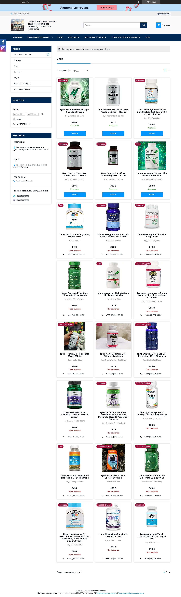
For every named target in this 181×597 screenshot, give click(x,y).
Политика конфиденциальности (131, 593)
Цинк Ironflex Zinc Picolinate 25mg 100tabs (74, 355)
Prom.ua (103, 591)
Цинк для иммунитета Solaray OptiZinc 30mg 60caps (152, 413)
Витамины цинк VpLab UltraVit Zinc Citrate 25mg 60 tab (152, 536)
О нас (60, 37)
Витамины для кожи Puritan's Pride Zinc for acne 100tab (113, 235)
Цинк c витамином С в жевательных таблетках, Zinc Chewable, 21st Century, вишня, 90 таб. (74, 537)
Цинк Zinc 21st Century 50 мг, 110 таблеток (75, 235)
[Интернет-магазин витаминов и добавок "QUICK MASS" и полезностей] (17, 30)
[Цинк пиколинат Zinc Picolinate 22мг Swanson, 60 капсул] (75, 395)
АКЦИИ (17, 78)
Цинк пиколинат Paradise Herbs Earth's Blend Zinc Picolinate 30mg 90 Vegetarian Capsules (113, 415)
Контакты (73, 37)
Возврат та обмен (22, 83)
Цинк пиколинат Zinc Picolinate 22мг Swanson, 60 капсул (75, 414)
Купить (75, 133)
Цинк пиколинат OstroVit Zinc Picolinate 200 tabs (113, 294)
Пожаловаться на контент (106, 593)
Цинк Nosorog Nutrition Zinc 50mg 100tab (152, 235)
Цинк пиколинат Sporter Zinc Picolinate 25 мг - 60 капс (113, 111)
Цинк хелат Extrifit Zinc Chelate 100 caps (113, 476)
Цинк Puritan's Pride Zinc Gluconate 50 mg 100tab (75, 294)
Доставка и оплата (95, 37)
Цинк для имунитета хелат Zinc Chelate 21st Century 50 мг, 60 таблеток (152, 112)
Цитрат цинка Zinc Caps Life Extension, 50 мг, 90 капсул (152, 355)
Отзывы (17, 72)
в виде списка (169, 71)
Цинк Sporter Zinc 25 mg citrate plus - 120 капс (74, 174)
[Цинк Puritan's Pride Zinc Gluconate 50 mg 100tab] (75, 275)
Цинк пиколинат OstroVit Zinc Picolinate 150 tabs (152, 174)
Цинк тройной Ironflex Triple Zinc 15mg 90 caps (74, 111)
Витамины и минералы (92, 49)
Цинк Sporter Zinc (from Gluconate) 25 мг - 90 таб (113, 174)
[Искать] (143, 25)
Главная (17, 37)
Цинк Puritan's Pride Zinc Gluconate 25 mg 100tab (152, 476)
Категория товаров (38, 37)
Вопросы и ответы (22, 89)
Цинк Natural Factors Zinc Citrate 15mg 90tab (113, 355)
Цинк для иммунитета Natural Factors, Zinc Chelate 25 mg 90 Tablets (151, 295)
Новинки (17, 60)
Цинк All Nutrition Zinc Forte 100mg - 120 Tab (113, 535)
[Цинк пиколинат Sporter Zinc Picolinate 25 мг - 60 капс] (113, 92)
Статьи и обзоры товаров (125, 37)
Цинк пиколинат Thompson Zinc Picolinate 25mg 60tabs (75, 476)
